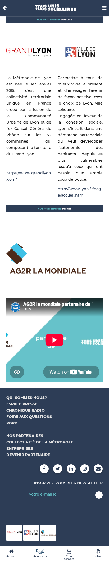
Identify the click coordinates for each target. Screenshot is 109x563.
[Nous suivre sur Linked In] (71, 468)
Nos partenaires (24, 435)
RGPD (12, 423)
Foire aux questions (29, 416)
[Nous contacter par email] (98, 468)
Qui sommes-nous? (26, 397)
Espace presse (21, 404)
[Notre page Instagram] (84, 468)
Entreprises (19, 448)
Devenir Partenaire (28, 454)
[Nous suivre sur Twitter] (57, 468)
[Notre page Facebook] (44, 468)
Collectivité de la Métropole (39, 442)
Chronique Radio (25, 410)
